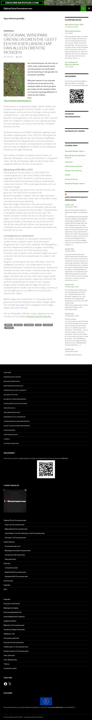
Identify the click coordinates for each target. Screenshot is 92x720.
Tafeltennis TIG (9, 408)
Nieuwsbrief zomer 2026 (74, 24)
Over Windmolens (11, 434)
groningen (29, 325)
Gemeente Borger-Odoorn (74, 151)
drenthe (9, 325)
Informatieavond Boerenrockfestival (72, 63)
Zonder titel (69, 205)
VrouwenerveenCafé (12, 412)
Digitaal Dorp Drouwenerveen (18, 8)
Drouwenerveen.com (12, 546)
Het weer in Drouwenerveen (15, 537)
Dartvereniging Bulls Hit (13, 386)
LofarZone (69, 162)
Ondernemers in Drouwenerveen (17, 421)
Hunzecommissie (71, 179)
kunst (38, 325)
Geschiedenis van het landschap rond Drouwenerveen (25, 533)
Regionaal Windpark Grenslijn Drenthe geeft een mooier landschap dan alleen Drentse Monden (30, 43)
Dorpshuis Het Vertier (12, 377)
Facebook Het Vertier (75, 131)
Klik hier (85, 85)
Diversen (7, 563)
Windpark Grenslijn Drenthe (38, 316)
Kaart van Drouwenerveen (14, 525)
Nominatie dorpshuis (73, 31)
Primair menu (89, 8)
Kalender (7, 372)
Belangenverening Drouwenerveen (18, 550)
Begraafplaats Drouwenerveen (16, 529)
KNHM (67, 175)
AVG (5, 589)
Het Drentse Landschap (73, 166)
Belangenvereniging (12, 381)
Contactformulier (11, 443)
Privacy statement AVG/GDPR (13, 717)
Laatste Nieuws (9, 542)
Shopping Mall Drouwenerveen (16, 576)
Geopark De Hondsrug (73, 170)
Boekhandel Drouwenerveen (15, 572)
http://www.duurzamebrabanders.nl (17, 100)
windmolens (9, 31)
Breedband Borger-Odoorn (75, 183)
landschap (48, 325)
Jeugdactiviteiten (11, 395)
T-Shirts (7, 439)
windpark (9, 328)
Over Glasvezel (9, 430)
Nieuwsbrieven (10, 559)
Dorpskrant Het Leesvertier (14, 417)
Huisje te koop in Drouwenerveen (17, 426)
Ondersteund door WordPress (33, 717)
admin (19, 57)
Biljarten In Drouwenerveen (15, 399)
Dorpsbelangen (74, 20)
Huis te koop (8, 581)
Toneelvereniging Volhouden (15, 403)
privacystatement (56, 707)
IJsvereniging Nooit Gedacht (15, 390)
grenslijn (18, 325)
